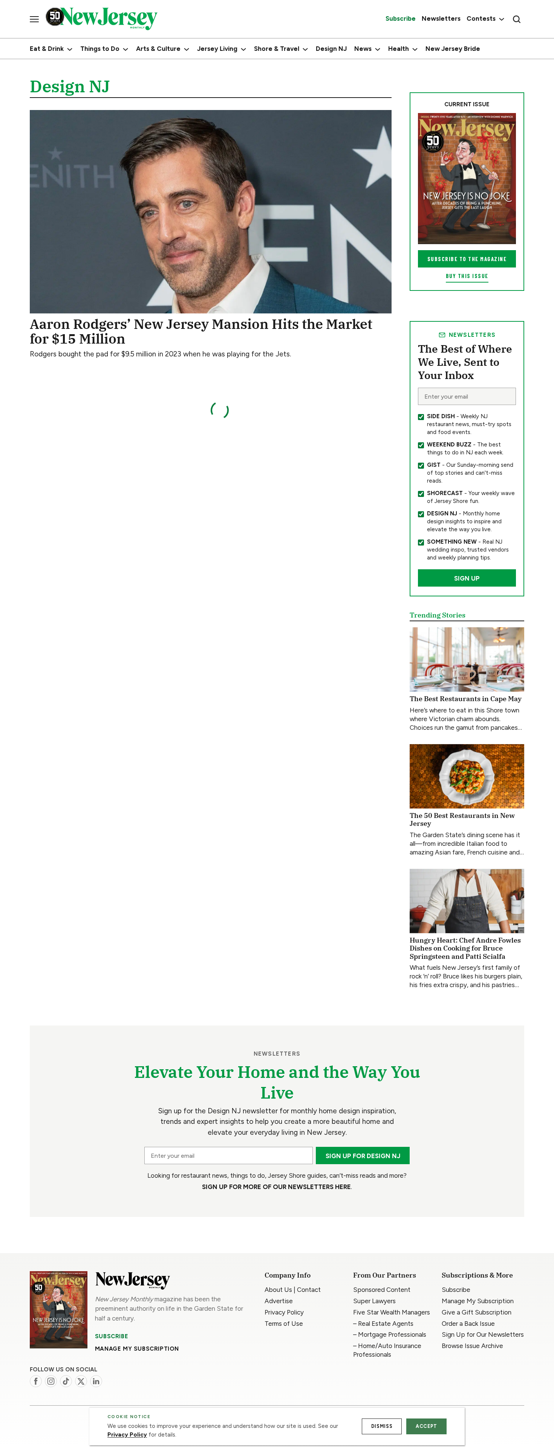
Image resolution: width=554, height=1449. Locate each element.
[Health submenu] (415, 49)
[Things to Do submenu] (125, 49)
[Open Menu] (34, 19)
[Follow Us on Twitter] (81, 1381)
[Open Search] (516, 19)
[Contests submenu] (501, 19)
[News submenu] (378, 49)
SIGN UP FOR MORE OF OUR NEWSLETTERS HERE (276, 1187)
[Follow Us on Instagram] (51, 1381)
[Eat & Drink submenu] (70, 49)
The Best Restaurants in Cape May (466, 698)
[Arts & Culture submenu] (187, 49)
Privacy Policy (127, 1434)
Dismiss (381, 1426)
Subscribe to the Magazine (467, 258)
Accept (426, 1426)
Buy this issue (467, 275)
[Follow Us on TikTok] (66, 1381)
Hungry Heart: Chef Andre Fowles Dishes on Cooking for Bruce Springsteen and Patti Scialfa (465, 948)
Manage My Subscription (137, 1348)
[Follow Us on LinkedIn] (96, 1381)
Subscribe (111, 1336)
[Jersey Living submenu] (243, 49)
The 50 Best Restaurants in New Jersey (462, 819)
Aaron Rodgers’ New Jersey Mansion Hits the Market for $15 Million (201, 331)
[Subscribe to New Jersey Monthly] (58, 1309)
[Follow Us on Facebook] (36, 1381)
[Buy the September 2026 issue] (467, 178)
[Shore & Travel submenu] (305, 49)
